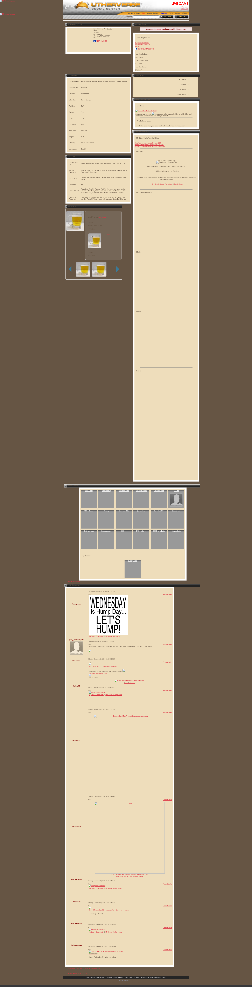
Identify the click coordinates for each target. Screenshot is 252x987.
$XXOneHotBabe (159, 531)
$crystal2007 (158, 511)
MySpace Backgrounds (113, 695)
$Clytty (123, 531)
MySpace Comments (96, 636)
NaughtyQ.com (178, 184)
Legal (164, 977)
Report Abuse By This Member (78, 973)
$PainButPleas (159, 491)
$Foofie (176, 491)
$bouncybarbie (124, 491)
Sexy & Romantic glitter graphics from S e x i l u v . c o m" (109, 910)
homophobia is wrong (142, 44)
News (138, 13)
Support (177, 13)
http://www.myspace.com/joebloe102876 (149, 145)
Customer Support (92, 977)
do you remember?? (142, 43)
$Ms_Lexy (102, 217)
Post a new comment (92, 968)
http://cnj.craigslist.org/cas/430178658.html (150, 146)
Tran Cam (184, 8)
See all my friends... (75, 581)
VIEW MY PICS (101, 41)
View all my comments (75, 968)
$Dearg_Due (132, 561)
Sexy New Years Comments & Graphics (103, 666)
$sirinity (106, 511)
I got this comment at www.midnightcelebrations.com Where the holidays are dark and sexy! (129, 875)
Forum (171, 13)
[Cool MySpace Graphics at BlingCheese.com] (97, 692)
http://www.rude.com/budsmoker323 (148, 143)
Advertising (147, 977)
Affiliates (185, 13)
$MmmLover (88, 511)
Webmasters (156, 977)
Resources (138, 977)
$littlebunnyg (106, 491)
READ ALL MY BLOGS (145, 49)
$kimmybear (141, 511)
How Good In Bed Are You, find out (162, 184)
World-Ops (129, 977)
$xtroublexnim (106, 531)
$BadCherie (176, 511)
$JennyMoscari (141, 491)
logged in (159, 29)
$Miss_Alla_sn (141, 531)
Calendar (156, 13)
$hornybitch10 (124, 511)
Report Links (167, 594)
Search (149, 13)
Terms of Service (106, 977)
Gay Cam (184, 7)
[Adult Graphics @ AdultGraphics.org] (153, 114)
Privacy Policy (118, 977)
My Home (131, 13)
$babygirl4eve (89, 531)
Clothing (164, 13)
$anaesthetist (176, 531)
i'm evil (137, 46)
